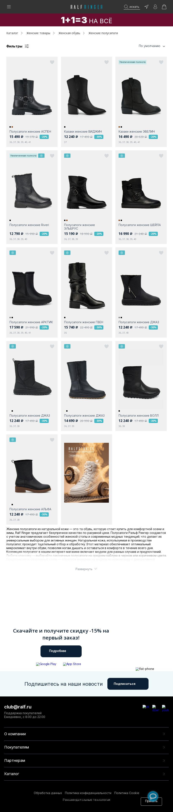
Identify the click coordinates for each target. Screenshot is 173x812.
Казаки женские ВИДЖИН (83, 131)
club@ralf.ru (17, 707)
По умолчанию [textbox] (149, 46)
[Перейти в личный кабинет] (155, 8)
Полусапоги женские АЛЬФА (30, 509)
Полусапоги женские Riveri (29, 225)
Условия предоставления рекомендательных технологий (66, 807)
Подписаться (124, 683)
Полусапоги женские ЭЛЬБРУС (79, 226)
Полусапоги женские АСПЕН (30, 131)
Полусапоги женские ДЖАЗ (139, 322)
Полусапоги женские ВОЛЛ (139, 415)
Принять (151, 801)
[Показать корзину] (164, 8)
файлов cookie (74, 803)
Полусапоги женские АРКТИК (31, 322)
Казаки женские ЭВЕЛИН (137, 131)
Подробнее (57, 651)
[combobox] (145, 46)
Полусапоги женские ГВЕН (83, 322)
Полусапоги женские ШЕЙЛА (140, 225)
